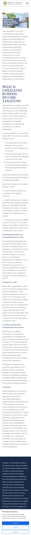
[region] (15, 522)
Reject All (15, 532)
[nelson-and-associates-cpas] (12, 3)
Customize (15, 527)
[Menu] (26, 3)
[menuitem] (26, 3)
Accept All (15, 523)
